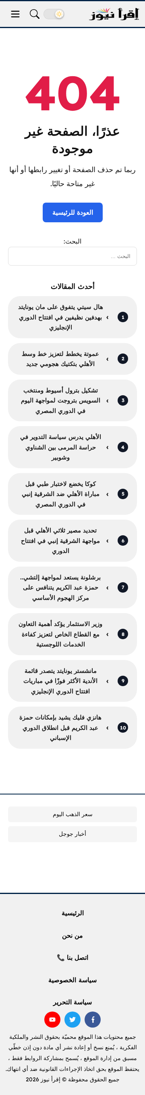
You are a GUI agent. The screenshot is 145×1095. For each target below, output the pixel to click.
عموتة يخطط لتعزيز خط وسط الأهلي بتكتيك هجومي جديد (60, 359)
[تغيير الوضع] (54, 14)
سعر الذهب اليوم (73, 814)
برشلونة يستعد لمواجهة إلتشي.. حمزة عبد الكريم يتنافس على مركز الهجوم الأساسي (60, 587)
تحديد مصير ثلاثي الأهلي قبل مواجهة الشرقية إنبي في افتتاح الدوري (60, 540)
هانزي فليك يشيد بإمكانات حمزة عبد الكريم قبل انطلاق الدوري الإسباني (60, 727)
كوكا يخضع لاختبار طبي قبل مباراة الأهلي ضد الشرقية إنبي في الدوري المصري (60, 494)
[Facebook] (93, 1020)
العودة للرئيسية (72, 212)
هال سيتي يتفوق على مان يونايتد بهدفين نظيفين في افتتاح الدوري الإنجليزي (60, 317)
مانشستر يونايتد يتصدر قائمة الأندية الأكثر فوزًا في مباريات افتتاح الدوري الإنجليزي (60, 681)
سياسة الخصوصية (72, 980)
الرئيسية (73, 913)
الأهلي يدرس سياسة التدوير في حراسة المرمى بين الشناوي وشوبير (60, 447)
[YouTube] (52, 1020)
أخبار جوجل (72, 833)
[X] (72, 1020)
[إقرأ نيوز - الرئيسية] (114, 14)
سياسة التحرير (72, 1002)
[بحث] (34, 14)
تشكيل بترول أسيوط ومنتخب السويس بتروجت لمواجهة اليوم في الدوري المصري (60, 400)
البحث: (72, 241)
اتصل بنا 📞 (72, 957)
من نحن (72, 935)
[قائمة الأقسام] (15, 14)
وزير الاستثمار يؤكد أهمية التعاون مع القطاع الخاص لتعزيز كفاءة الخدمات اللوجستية (60, 634)
